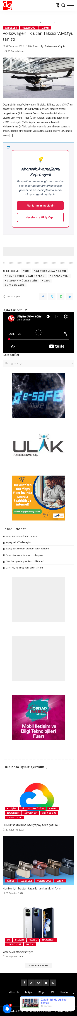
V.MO (47, 280)
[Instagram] (38, 983)
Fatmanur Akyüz (55, 46)
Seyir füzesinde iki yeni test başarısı (24, 555)
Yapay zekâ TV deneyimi (18, 542)
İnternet (31, 812)
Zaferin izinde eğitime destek (21, 536)
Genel (53, 808)
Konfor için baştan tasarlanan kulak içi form (32, 888)
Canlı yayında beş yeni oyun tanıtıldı (24, 567)
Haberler (11, 27)
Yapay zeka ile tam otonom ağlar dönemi (27, 548)
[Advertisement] (40, 251)
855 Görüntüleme (15, 51)
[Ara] (63, 5)
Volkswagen (15, 285)
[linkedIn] (69, 296)
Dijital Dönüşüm (32, 808)
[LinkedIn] (45, 983)
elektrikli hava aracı (50, 270)
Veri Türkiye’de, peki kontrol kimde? (25, 561)
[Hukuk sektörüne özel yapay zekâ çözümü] (38, 797)
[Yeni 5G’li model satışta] (38, 924)
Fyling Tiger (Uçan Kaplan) (26, 275)
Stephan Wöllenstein (22, 280)
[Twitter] (52, 296)
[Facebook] (43, 296)
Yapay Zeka (14, 817)
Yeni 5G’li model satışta (18, 952)
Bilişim (11, 808)
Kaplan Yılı (60, 275)
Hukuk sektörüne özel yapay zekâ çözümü (31, 825)
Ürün (45, 27)
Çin (26, 270)
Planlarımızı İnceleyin (40, 205)
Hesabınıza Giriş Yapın (40, 217)
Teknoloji (29, 27)
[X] (31, 983)
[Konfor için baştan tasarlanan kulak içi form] (38, 860)
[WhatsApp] (60, 296)
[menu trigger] (70, 5)
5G (8, 939)
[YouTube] (53, 983)
